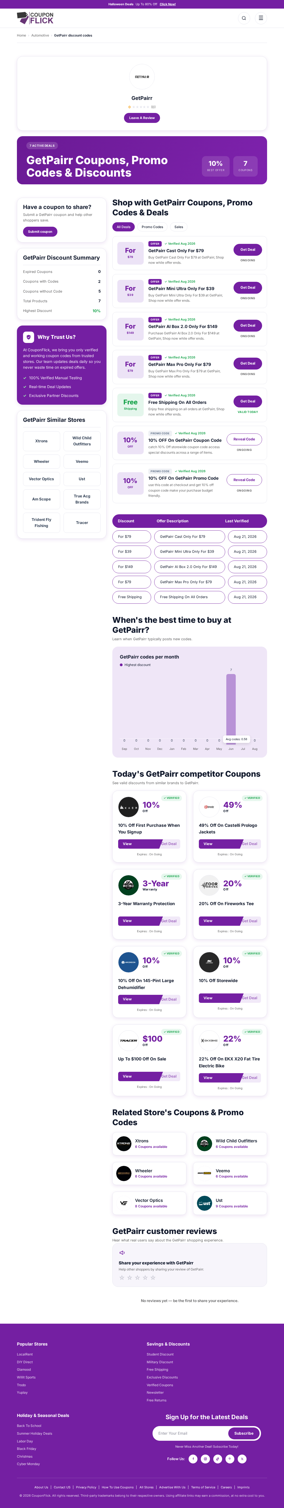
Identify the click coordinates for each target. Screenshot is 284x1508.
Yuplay (22, 1392)
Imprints (243, 1487)
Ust (82, 479)
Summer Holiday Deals (34, 1433)
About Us (41, 1487)
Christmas (24, 1456)
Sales (178, 227)
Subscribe (243, 1433)
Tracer (82, 522)
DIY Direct (25, 1362)
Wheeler (41, 461)
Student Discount (160, 1354)
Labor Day (25, 1441)
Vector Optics (41, 479)
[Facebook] (193, 1459)
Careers (226, 1487)
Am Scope (41, 499)
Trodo (21, 1385)
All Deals (123, 227)
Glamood (24, 1369)
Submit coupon (40, 231)
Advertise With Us (172, 1487)
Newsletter (155, 1392)
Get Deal (247, 249)
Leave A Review (142, 118)
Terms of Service (203, 1487)
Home (21, 35)
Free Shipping (157, 1369)
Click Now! (168, 4)
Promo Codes (152, 227)
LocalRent (25, 1354)
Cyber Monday (28, 1464)
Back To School (29, 1426)
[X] (242, 1459)
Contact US (62, 1487)
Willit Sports (26, 1377)
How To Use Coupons (118, 1487)
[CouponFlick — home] (35, 18)
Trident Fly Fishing (41, 522)
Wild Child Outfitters (82, 441)
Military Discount (160, 1362)
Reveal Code (244, 439)
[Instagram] (205, 1459)
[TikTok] (217, 1459)
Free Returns (156, 1400)
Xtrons (41, 441)
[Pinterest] (229, 1459)
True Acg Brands (82, 499)
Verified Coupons (160, 1385)
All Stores (147, 1487)
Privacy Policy (86, 1487)
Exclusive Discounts (162, 1377)
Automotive (40, 35)
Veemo (82, 461)
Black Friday (26, 1449)
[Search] (244, 18)
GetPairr (142, 98)
